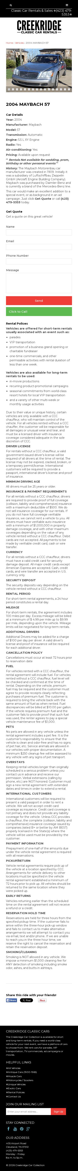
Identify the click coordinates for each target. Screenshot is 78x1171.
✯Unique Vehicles (16, 1084)
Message (12, 270)
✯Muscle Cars (14, 1076)
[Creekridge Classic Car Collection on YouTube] (15, 1129)
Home (9, 42)
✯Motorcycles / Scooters (19, 1080)
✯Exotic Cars (13, 1088)
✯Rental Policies (15, 1092)
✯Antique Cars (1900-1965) (21, 1072)
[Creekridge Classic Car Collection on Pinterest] (21, 1129)
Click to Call (18, 311)
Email (10, 241)
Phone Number (17, 255)
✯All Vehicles (13, 1068)
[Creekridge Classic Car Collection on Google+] (28, 1129)
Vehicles (19, 42)
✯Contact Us (13, 1096)
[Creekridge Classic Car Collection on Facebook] (8, 1129)
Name (10, 226)
